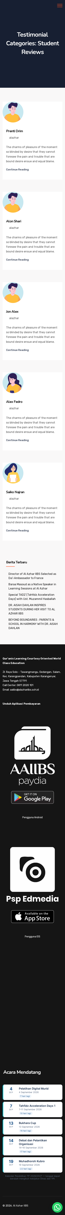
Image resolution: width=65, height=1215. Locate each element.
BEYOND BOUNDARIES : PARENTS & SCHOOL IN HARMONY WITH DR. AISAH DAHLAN (33, 624)
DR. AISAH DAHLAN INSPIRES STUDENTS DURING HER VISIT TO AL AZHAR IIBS (31, 609)
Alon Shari (13, 221)
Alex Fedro (14, 401)
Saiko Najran (15, 492)
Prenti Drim (14, 131)
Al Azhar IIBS (20, 1205)
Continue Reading (17, 169)
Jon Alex (12, 311)
